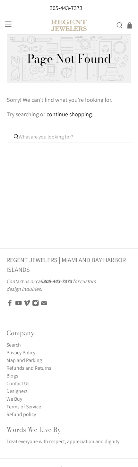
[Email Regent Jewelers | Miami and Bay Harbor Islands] (43, 304)
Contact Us (18, 383)
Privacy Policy (20, 352)
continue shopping (69, 114)
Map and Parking (24, 360)
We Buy (14, 399)
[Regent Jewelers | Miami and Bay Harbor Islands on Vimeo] (26, 304)
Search (13, 344)
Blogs (12, 375)
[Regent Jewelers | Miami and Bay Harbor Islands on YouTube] (18, 304)
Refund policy (21, 414)
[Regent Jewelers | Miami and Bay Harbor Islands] (69, 25)
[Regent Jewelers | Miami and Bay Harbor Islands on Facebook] (9, 304)
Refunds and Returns (28, 368)
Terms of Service (23, 406)
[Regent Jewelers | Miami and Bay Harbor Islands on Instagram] (35, 304)
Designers (17, 391)
